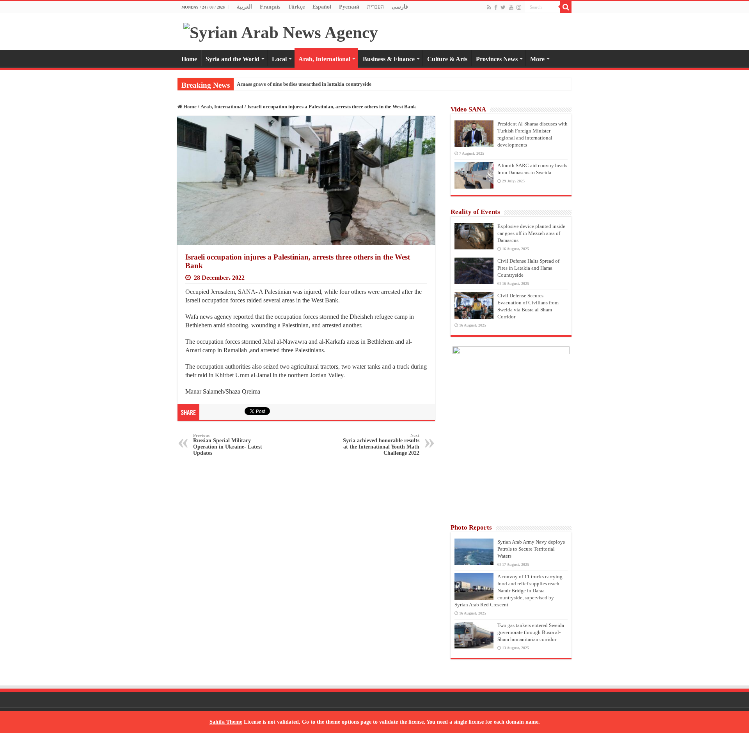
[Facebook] (495, 7)
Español (321, 7)
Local (279, 59)
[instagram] (519, 7)
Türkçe (296, 7)
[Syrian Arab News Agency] (280, 30)
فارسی (400, 7)
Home (189, 59)
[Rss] (489, 7)
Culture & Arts (447, 59)
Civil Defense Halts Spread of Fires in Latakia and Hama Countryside (528, 268)
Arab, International (324, 59)
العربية (244, 7)
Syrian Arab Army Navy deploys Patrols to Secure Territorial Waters (531, 549)
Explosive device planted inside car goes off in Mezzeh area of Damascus (531, 233)
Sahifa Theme (225, 722)
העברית (375, 7)
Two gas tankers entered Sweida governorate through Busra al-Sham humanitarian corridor (530, 632)
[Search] (566, 7)
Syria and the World (232, 59)
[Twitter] (503, 7)
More (537, 59)
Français (270, 7)
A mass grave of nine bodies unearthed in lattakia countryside (304, 84)
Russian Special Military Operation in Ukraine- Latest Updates (227, 444)
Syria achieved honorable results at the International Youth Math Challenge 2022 (381, 444)
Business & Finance (389, 59)
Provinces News (497, 59)
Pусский (349, 7)
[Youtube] (511, 7)
